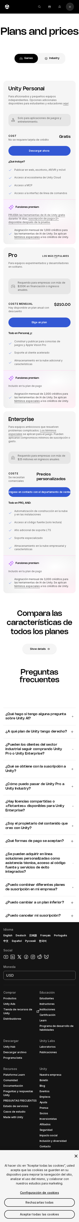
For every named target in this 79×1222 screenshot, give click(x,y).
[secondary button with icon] (70, 7)
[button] (39, 151)
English (7, 935)
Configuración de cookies (39, 1192)
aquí (65, 103)
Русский (30, 940)
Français (45, 935)
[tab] (26, 58)
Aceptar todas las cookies (39, 1214)
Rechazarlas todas (39, 1202)
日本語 (33, 935)
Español (17, 940)
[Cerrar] (76, 1156)
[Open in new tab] (37, 1011)
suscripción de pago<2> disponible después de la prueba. (33, 220)
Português (60, 935)
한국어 (43, 940)
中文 (5, 940)
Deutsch (21, 935)
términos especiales (27, 237)
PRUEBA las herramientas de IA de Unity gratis (36, 215)
